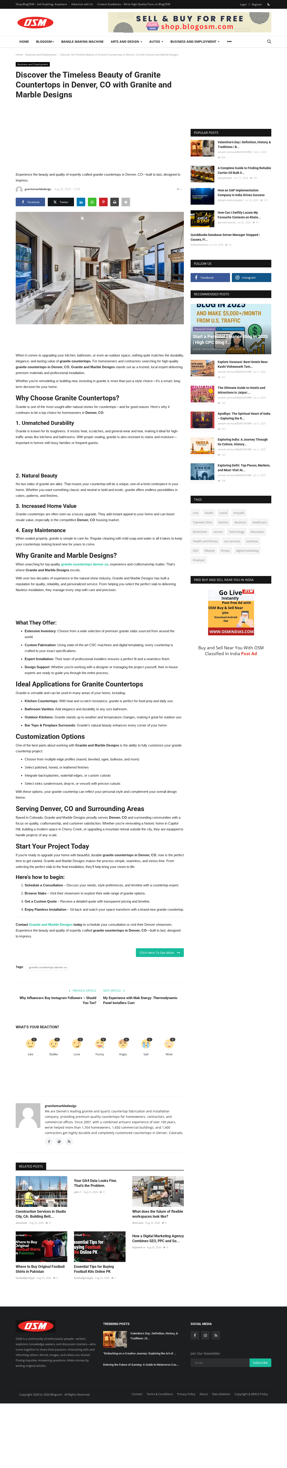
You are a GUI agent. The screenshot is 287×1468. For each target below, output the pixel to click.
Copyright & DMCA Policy (251, 1394)
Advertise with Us (82, 4)
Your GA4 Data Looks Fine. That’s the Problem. (95, 1183)
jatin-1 (77, 1192)
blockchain (200, 532)
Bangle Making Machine (82, 41)
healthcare (259, 522)
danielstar (21, 1222)
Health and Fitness (205, 541)
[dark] (268, 4)
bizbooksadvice (200, 245)
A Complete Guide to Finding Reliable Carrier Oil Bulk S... (244, 170)
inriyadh (238, 513)
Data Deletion (221, 1394)
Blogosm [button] (44, 41)
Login (243, 4)
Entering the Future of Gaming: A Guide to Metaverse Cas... (141, 1364)
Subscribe (260, 1362)
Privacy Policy (186, 1394)
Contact (137, 1394)
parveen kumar (227, 222)
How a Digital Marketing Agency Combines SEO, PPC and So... (158, 1238)
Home (24, 41)
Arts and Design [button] (125, 41)
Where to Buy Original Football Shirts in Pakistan (40, 1269)
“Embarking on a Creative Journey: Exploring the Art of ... (139, 1353)
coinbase (252, 541)
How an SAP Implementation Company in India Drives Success (241, 192)
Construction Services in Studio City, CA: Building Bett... (41, 1214)
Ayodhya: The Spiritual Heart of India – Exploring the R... (244, 416)
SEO (195, 551)
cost (195, 513)
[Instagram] (205, 1335)
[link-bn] (189, 22)
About (204, 1394)
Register (257, 4)
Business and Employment (41, 54)
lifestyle (209, 551)
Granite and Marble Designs (51, 924)
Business (240, 522)
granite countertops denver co (48, 967)
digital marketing (247, 551)
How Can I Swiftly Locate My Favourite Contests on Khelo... (239, 215)
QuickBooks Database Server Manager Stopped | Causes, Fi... (225, 237)
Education (257, 532)
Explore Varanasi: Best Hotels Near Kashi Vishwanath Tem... (243, 364)
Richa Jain (138, 1222)
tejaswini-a (138, 1247)
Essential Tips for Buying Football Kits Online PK (94, 1269)
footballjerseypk (25, 1278)
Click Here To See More (158, 952)
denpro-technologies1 (231, 200)
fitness (225, 551)
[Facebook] (195, 1335)
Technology (236, 532)
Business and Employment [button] (193, 41)
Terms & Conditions (160, 1394)
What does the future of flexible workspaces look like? (157, 1214)
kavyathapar (225, 177)
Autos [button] (155, 41)
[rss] (216, 1335)
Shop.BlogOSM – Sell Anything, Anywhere (41, 4)
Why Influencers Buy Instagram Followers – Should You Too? (58, 1000)
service (218, 532)
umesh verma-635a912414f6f (235, 152)
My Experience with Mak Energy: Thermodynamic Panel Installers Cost (140, 1000)
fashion (223, 522)
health (209, 513)
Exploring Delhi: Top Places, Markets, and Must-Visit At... (244, 468)
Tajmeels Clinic (202, 522)
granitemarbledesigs (38, 189)
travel (223, 513)
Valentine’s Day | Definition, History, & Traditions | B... (244, 144)
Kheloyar (199, 560)
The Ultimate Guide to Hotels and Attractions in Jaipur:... (241, 390)
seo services (232, 541)
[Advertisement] (100, 135)
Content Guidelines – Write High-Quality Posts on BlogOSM (133, 4)
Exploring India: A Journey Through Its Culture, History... (243, 442)
